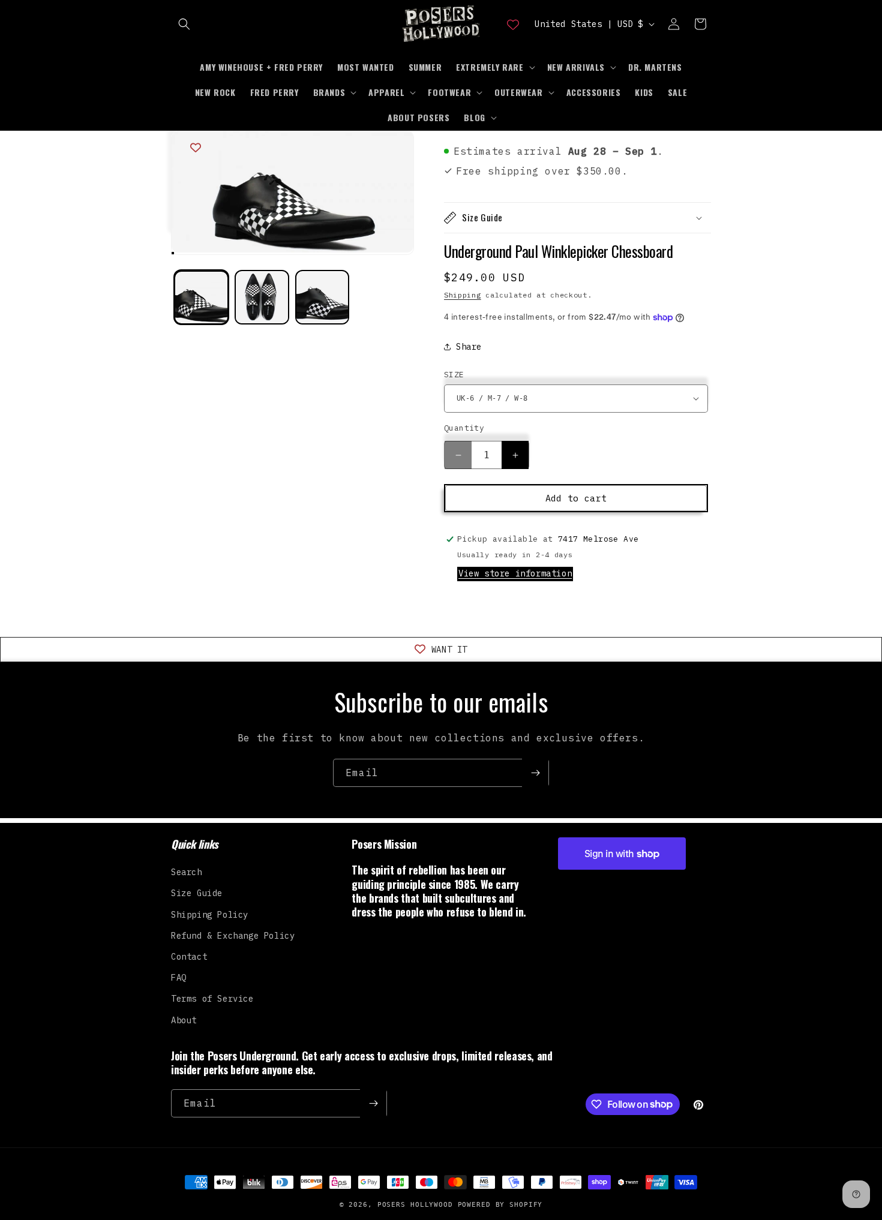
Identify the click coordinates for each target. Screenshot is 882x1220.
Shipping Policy (209, 914)
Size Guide (197, 893)
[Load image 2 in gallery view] (262, 298)
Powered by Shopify (500, 1205)
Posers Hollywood (415, 1205)
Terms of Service (212, 998)
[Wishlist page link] (513, 24)
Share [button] (469, 346)
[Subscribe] (535, 773)
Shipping (462, 294)
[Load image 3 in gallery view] (322, 298)
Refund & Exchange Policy (233, 935)
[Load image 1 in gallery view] (201, 298)
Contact (189, 956)
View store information (515, 573)
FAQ (179, 977)
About (184, 1020)
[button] (184, 24)
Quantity (464, 428)
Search (186, 872)
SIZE (454, 374)
